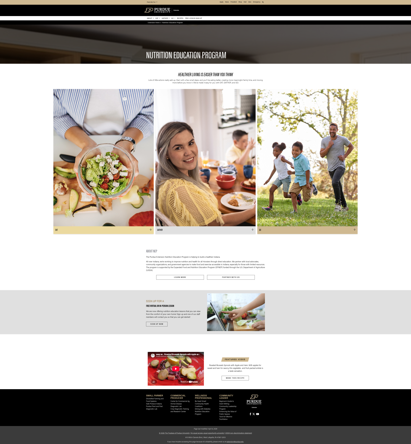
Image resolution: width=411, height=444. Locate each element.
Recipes (180, 18)
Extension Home (154, 22)
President (234, 2)
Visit (245, 2)
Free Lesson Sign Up (193, 18)
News (227, 2)
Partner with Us (231, 277)
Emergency (256, 2)
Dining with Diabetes (202, 409)
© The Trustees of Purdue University (174, 433)
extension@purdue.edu (235, 442)
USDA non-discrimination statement (238, 433)
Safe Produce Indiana (154, 404)
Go (172, 18)
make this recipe (235, 378)
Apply (221, 2)
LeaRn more (180, 277)
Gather (165, 18)
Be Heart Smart (200, 401)
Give (249, 2)
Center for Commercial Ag (180, 401)
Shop (240, 2)
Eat (157, 18)
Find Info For (151, 2)
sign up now (156, 324)
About (150, 18)
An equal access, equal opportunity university (207, 433)
